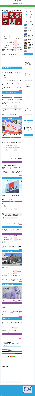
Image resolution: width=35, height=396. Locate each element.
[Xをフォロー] (8, 356)
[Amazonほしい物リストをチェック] (12, 356)
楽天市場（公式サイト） (12, 97)
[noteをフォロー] (11, 356)
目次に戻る (21, 175)
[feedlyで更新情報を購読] (14, 356)
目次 (11, 56)
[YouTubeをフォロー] (10, 356)
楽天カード (15, 167)
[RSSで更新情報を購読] (15, 356)
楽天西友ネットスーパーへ (12, 201)
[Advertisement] (12, 30)
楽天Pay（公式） (12, 137)
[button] (18, 353)
